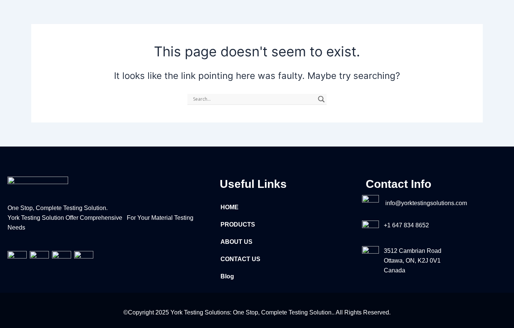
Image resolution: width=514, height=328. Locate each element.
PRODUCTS (238, 224)
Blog (227, 276)
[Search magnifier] (321, 99)
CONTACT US (240, 259)
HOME (230, 207)
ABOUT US (236, 242)
